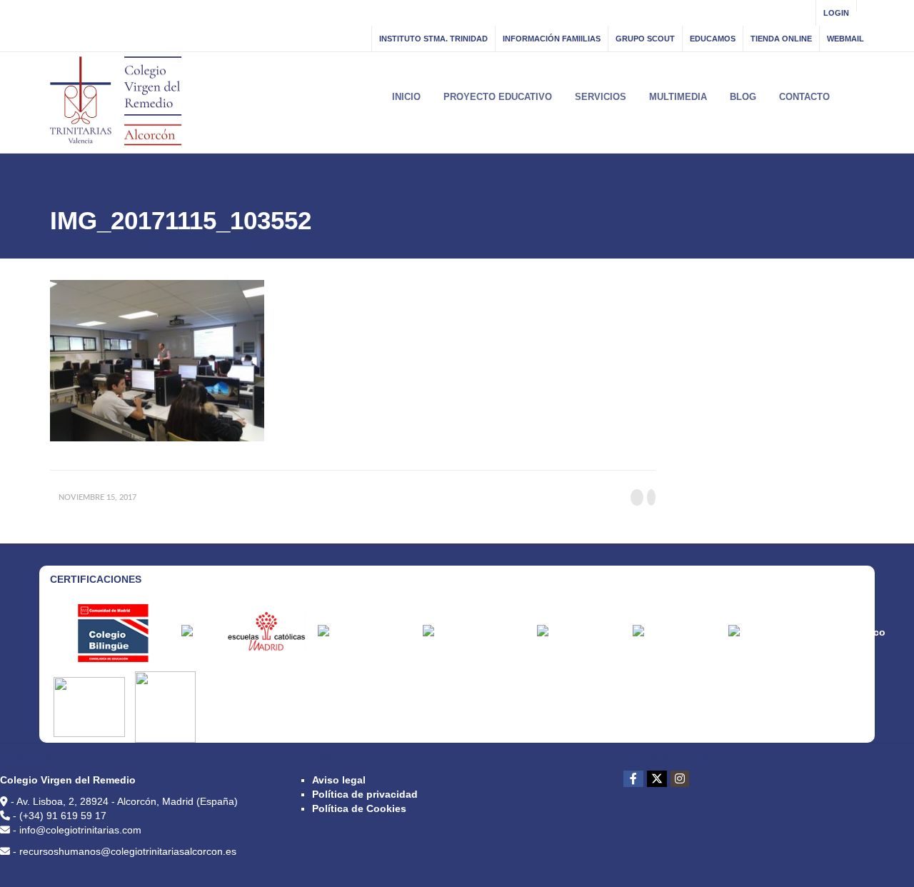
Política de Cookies (359, 808)
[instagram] (680, 779)
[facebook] (633, 779)
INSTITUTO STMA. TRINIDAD (433, 38)
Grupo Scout (645, 38)
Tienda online (781, 38)
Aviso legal (339, 780)
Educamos (712, 38)
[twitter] (657, 779)
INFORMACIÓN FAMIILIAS (552, 38)
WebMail (845, 38)
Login (836, 13)
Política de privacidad (365, 794)
